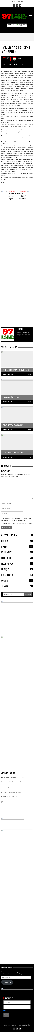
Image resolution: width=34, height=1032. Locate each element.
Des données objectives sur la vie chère (12, 781)
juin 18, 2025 (8, 402)
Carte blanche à (16, 535)
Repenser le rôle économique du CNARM (12, 777)
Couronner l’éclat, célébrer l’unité (10, 796)
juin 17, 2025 (8, 429)
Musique (16, 569)
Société (16, 580)
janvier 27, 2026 (9, 374)
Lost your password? (25, 1011)
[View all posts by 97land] (14, 58)
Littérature (16, 558)
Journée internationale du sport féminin (12, 792)
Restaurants (16, 575)
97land (19, 58)
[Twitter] (20, 5)
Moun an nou (16, 563)
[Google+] (17, 5)
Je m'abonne (7, 982)
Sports (16, 586)
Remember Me (9, 1011)
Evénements (16, 552)
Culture (16, 541)
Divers (4, 44)
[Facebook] (14, 5)
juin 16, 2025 (8, 457)
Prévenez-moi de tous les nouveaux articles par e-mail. (17, 523)
